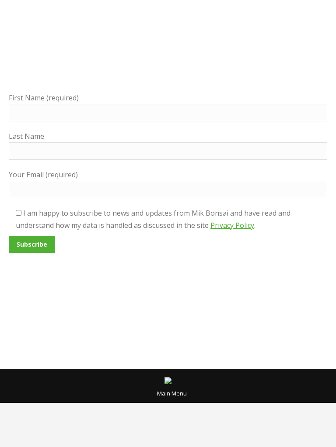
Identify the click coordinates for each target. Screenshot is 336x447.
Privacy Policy (232, 225)
